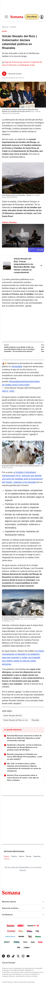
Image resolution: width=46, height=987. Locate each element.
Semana (5, 27)
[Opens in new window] (8, 956)
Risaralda (35, 720)
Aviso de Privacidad (11, 963)
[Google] (3, 956)
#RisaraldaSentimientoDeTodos (24, 381)
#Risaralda (17, 366)
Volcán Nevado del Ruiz (12, 715)
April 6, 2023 (8, 391)
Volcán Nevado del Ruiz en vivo (15, 720)
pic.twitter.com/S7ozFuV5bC (16, 385)
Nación (13, 27)
